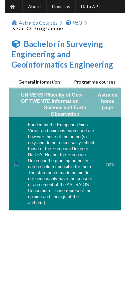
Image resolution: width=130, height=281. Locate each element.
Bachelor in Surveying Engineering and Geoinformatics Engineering (62, 54)
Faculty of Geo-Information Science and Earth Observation (65, 104)
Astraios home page (107, 101)
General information (39, 82)
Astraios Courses (38, 22)
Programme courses (95, 82)
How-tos (61, 6)
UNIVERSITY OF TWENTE (36, 98)
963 (77, 22)
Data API (90, 6)
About (34, 6)
